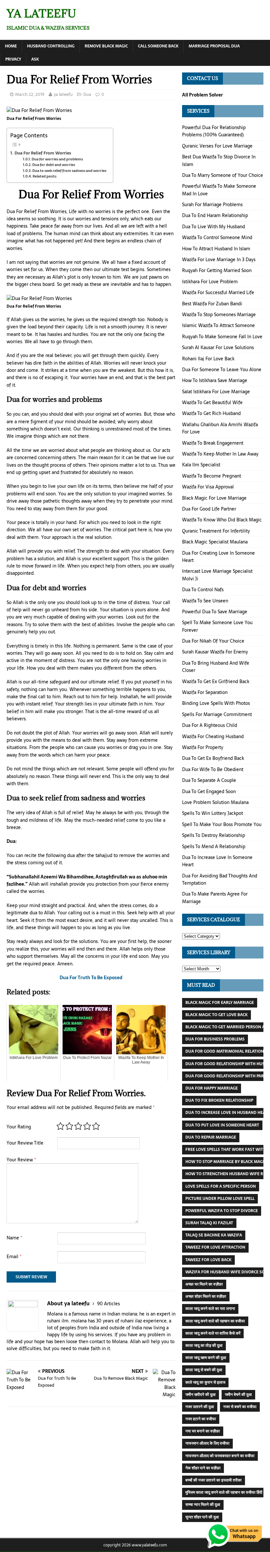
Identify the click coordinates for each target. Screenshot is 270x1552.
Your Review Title (25, 1143)
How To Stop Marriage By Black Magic (225, 1161)
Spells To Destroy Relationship (213, 835)
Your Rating (19, 1126)
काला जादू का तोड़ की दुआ (204, 1345)
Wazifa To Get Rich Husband (211, 413)
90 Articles (108, 1303)
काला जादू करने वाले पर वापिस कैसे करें (212, 1333)
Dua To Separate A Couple (209, 780)
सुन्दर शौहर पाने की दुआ (202, 1517)
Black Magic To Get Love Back (216, 1015)
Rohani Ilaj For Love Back (208, 358)
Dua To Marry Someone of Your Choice (222, 175)
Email (14, 1256)
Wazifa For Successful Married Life (218, 292)
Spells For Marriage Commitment (217, 714)
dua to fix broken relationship (219, 1100)
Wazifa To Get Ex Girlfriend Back (215, 681)
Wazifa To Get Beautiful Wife (212, 402)
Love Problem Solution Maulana (215, 802)
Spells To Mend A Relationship (213, 846)
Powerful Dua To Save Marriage (214, 611)
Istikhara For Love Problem (210, 281)
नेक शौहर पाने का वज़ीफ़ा (203, 1468)
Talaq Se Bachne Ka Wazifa (213, 1235)
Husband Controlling (50, 46)
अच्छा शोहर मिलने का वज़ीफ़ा (205, 1296)
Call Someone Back (158, 46)
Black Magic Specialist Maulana (215, 541)
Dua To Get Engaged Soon (209, 791)
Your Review (21, 1159)
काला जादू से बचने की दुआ (203, 1370)
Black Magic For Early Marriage (219, 1002)
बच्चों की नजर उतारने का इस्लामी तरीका (213, 1480)
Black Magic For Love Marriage (214, 498)
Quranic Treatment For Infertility (216, 531)
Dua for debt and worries (53, 165)
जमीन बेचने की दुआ (238, 1394)
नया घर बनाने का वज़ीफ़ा (202, 1431)
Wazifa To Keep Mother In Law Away (220, 453)
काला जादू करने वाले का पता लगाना (210, 1308)
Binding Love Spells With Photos (216, 703)
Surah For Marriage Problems (212, 204)
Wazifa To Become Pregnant (211, 476)
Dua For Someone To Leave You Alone (221, 369)
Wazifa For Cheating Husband (213, 736)
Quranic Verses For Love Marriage (217, 146)
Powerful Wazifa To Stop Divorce (221, 1210)
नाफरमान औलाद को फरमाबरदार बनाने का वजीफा (220, 1456)
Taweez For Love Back (208, 1260)
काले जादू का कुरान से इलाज (205, 1382)
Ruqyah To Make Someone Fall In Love (222, 336)
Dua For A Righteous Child (209, 725)
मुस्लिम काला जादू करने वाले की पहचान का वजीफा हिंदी (223, 1492)
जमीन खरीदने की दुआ (200, 1394)
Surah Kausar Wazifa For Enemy (215, 651)
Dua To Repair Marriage (210, 1137)
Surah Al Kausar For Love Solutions (218, 347)
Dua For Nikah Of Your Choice (213, 641)
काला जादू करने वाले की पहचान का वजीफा (215, 1321)
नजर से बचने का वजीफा (239, 1406)
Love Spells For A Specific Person (220, 1186)
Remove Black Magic (106, 46)
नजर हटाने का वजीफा (200, 1419)
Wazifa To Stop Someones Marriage (219, 314)
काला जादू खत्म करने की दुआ (205, 1357)
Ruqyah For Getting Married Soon (217, 270)
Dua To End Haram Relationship (215, 215)
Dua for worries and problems (57, 159)
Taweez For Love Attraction (215, 1247)
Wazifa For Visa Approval (208, 486)
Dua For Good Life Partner (209, 509)
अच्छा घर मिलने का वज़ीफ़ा (204, 1284)
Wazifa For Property (202, 747)
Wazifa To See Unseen (205, 600)
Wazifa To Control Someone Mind (217, 237)
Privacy (13, 59)
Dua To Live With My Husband (213, 226)
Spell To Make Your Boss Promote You (221, 824)
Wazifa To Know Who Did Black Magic (222, 519)
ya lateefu (63, 94)
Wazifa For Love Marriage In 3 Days (219, 259)
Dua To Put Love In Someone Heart (222, 1125)
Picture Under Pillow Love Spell (220, 1198)
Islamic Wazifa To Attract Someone (218, 325)
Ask (35, 59)
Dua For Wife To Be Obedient (212, 769)
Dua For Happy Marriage (211, 1088)
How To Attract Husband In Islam (216, 248)
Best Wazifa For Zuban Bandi (212, 303)
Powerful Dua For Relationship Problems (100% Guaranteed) (214, 131)
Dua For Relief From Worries (42, 153)
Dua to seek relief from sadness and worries (69, 171)
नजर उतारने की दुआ (199, 1406)
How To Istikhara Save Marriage (214, 380)
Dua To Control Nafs (203, 589)
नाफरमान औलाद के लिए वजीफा (207, 1443)
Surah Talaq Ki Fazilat (209, 1223)
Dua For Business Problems (215, 1039)
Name (14, 1237)
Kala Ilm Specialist (201, 464)
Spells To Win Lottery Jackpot (212, 813)
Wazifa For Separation (205, 692)
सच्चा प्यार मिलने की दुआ (202, 1504)
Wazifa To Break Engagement (212, 443)
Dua (87, 94)
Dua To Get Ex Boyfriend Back (213, 758)
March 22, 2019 (29, 94)
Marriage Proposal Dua (214, 46)
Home (11, 46)
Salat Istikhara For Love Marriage (216, 391)
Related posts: (45, 176)
